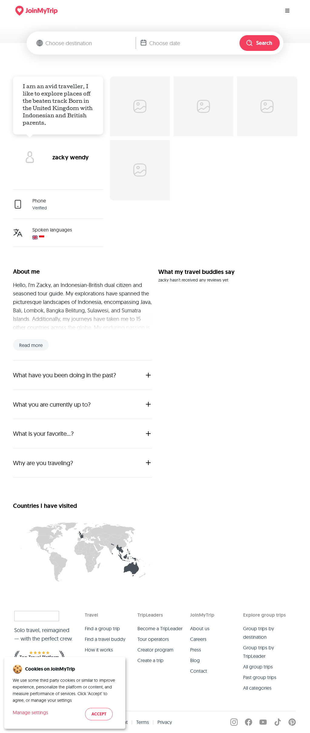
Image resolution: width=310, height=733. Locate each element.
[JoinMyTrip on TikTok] (277, 722)
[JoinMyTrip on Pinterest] (292, 722)
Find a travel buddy (105, 639)
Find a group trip (102, 628)
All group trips (258, 667)
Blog (195, 660)
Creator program (155, 650)
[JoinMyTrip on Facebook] (248, 722)
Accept (98, 714)
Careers (198, 639)
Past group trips (259, 677)
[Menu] (287, 10)
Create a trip (150, 660)
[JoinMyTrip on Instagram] (234, 722)
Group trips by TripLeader (258, 652)
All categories (257, 688)
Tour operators (153, 639)
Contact (198, 671)
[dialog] (64, 693)
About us (199, 628)
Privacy (164, 722)
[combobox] (90, 43)
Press (195, 650)
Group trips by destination (258, 632)
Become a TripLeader (160, 628)
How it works (99, 650)
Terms (142, 722)
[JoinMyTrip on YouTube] (263, 722)
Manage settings (30, 712)
